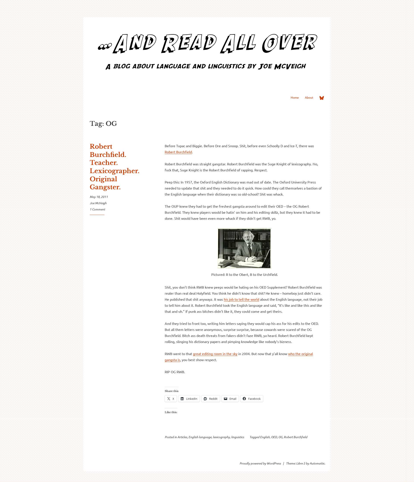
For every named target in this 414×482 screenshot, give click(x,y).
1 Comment (97, 209)
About (309, 97)
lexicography (221, 437)
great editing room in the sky (215, 353)
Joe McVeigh (98, 203)
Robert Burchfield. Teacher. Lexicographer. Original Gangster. (115, 167)
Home (295, 97)
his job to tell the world (241, 299)
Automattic (317, 463)
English (265, 437)
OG (280, 437)
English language (200, 437)
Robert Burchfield (178, 152)
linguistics (237, 437)
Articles (182, 437)
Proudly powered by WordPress (260, 463)
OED (274, 437)
